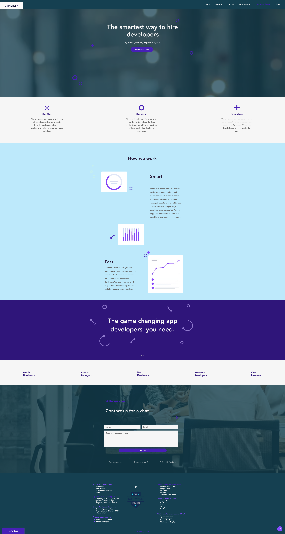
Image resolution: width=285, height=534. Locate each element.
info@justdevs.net (115, 462)
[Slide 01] (141, 355)
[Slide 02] (143, 355)
